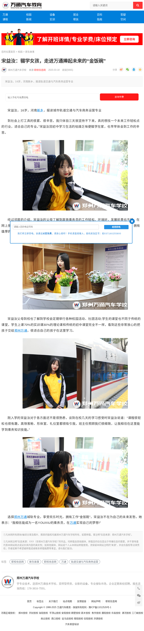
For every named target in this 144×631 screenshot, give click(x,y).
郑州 (17, 330)
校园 (28, 14)
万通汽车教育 (64, 607)
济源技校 (98, 618)
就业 (75, 14)
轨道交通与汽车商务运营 (84, 561)
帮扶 (75, 19)
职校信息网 (40, 70)
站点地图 (67, 601)
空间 (123, 19)
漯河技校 (126, 613)
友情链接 (81, 601)
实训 (52, 19)
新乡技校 (85, 613)
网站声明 (95, 601)
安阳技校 (66, 613)
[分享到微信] (127, 69)
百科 (99, 14)
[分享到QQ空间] (140, 69)
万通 (5, 14)
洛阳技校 (43, 613)
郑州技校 (23, 613)
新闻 (28, 19)
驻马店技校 (67, 618)
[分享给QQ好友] (133, 69)
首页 (13, 51)
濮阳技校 (106, 613)
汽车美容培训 (72, 624)
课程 (5, 19)
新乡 (40, 110)
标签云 (40, 601)
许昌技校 (115, 613)
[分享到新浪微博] (121, 69)
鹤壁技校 (75, 613)
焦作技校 (96, 613)
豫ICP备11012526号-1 (100, 607)
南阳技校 (78, 618)
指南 (99, 19)
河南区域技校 (8, 613)
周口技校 (55, 618)
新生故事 (29, 51)
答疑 (123, 14)
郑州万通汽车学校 (17, 70)
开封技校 (33, 613)
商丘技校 (45, 618)
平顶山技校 (55, 613)
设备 (52, 14)
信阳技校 (88, 618)
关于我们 (53, 601)
